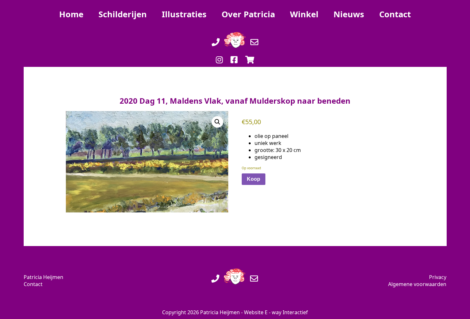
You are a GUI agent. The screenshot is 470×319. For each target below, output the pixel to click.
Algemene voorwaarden (417, 284)
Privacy (437, 277)
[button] (217, 122)
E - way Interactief (286, 312)
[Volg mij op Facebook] (234, 53)
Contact (33, 284)
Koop (253, 179)
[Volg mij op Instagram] (219, 53)
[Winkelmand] (249, 53)
